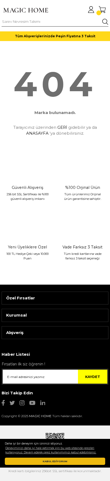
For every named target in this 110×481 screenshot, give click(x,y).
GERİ (62, 127)
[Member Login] (91, 9)
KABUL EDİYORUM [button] (55, 461)
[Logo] (26, 10)
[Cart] (102, 9)
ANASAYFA (37, 133)
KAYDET (92, 377)
